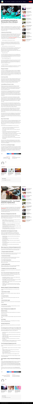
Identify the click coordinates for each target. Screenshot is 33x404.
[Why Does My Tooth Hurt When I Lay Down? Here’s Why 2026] (24, 29)
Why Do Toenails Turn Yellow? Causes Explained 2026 (29, 39)
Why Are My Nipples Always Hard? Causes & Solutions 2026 (10, 174)
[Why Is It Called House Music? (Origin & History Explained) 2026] (24, 9)
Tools (21, 1)
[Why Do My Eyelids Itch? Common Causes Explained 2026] (24, 12)
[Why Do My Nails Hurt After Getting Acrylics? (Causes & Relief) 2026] (24, 16)
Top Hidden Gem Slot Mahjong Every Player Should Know (3, 174)
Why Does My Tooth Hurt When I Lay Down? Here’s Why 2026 (28, 29)
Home (5, 1)
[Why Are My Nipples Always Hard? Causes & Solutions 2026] (11, 170)
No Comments (9, 204)
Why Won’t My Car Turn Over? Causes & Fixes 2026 (28, 22)
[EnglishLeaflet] (2, 1)
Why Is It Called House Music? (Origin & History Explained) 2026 (29, 8)
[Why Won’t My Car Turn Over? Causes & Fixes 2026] (24, 23)
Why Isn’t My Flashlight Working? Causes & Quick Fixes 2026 (28, 32)
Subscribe (30, 1)
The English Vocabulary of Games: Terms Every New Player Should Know (18, 174)
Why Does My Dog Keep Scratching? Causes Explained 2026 (29, 26)
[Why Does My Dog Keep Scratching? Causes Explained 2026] (24, 26)
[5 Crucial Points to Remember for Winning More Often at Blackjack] (11, 12)
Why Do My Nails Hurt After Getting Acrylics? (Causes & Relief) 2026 (29, 15)
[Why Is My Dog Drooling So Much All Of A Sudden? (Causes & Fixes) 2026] (24, 36)
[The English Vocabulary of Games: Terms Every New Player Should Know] (18, 170)
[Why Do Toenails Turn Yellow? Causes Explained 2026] (24, 40)
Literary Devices (8, 1)
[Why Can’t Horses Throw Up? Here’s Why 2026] (24, 19)
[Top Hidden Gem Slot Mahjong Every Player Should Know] (4, 170)
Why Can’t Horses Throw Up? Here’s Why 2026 (29, 19)
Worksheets (24, 1)
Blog (17, 1)
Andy (3, 204)
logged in (5, 397)
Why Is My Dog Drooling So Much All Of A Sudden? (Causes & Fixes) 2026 (29, 36)
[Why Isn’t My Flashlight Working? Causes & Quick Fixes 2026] (24, 33)
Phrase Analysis (13, 1)
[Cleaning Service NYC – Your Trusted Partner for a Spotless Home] (11, 192)
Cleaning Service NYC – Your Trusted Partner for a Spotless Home (6, 158)
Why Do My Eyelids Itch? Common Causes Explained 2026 (28, 12)
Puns (16, 1)
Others (19, 1)
